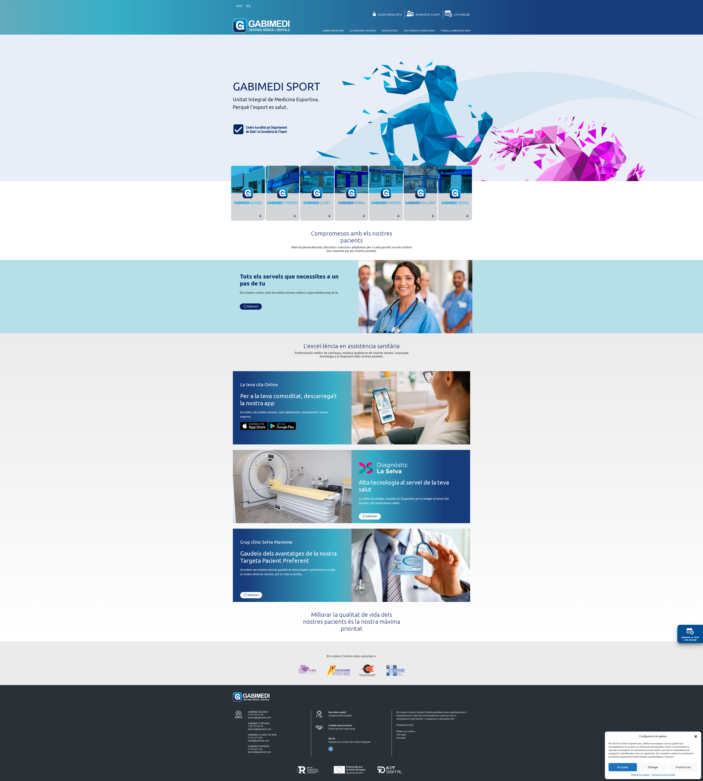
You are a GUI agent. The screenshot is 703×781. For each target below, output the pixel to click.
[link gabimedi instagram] (330, 749)
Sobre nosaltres (333, 30)
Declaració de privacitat (663, 774)
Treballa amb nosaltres (455, 30)
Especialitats (390, 30)
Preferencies (683, 767)
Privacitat (401, 738)
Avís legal (401, 734)
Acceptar (622, 767)
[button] (696, 736)
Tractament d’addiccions (419, 30)
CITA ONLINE (462, 14)
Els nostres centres (362, 30)
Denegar (653, 767)
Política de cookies (640, 774)
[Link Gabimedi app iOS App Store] (254, 426)
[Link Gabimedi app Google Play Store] (282, 426)
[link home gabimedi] (261, 26)
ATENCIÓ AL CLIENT (428, 14)
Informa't (371, 516)
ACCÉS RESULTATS (390, 14)
